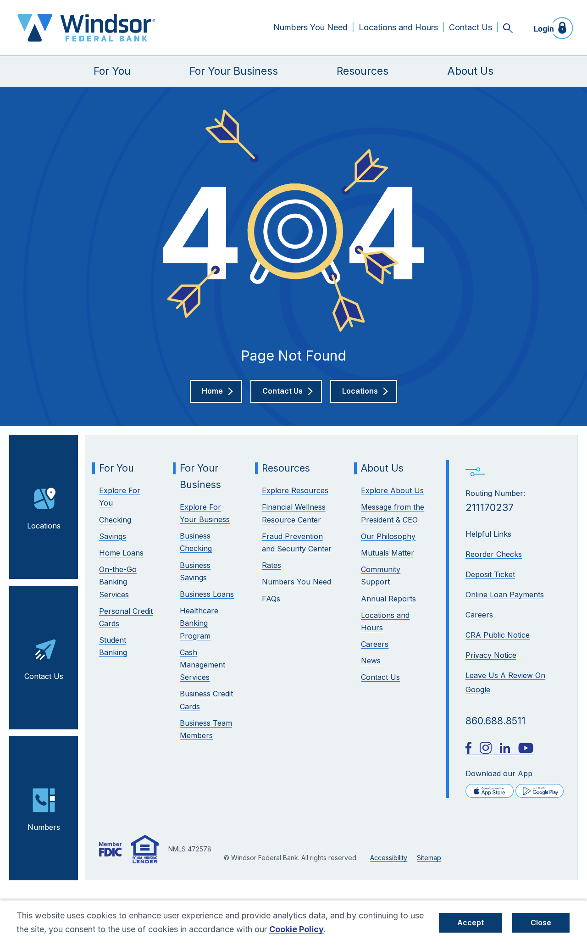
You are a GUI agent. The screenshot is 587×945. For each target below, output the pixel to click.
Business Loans (207, 594)
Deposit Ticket (490, 574)
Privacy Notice (490, 655)
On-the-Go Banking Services (118, 582)
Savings (112, 536)
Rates (271, 565)
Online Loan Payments (504, 594)
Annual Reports (388, 598)
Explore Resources (295, 490)
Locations (44, 525)
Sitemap (429, 858)
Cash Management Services (202, 665)
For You (112, 71)
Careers (479, 614)
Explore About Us (392, 490)
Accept (470, 922)
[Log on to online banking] (551, 28)
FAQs (271, 598)
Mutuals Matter (387, 552)
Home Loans (121, 552)
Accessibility (388, 858)
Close (541, 922)
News (371, 660)
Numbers (44, 827)
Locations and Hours (398, 27)
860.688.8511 (495, 721)
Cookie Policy (296, 929)
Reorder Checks (493, 554)
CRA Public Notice (497, 634)
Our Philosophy (388, 536)
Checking (115, 519)
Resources (362, 71)
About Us (470, 71)
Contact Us (470, 27)
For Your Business (233, 71)
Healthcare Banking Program (199, 623)
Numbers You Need (310, 27)
